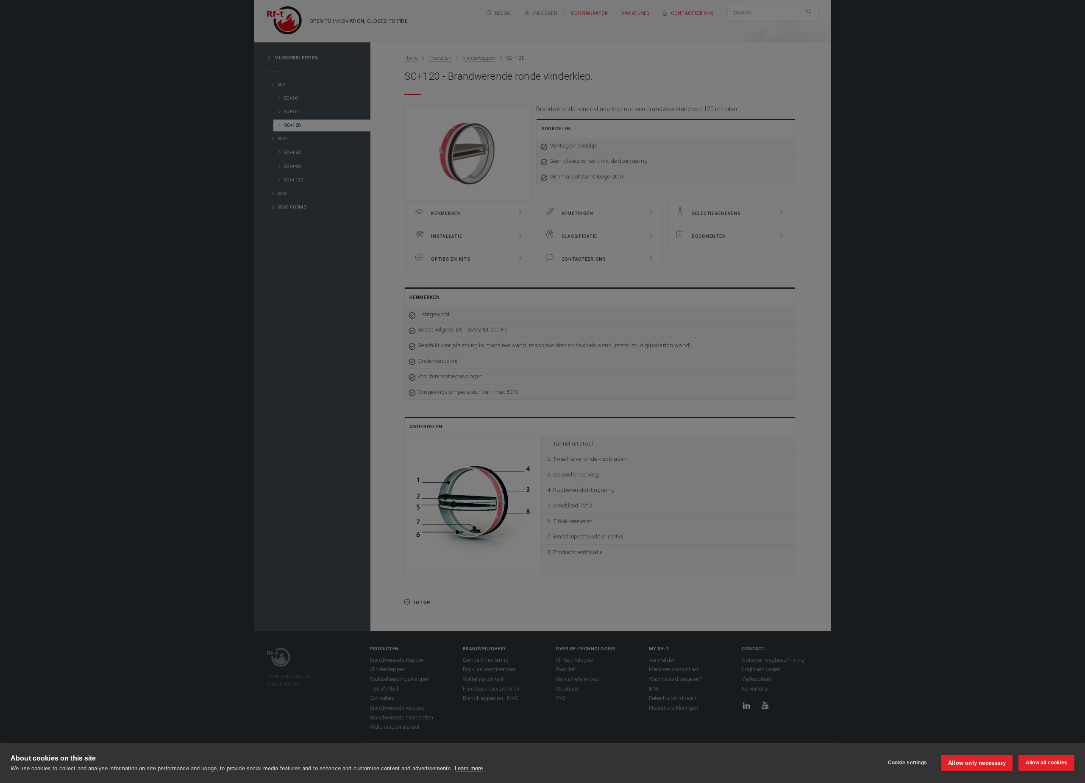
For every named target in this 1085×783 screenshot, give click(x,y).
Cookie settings (907, 763)
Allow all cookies (1046, 763)
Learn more (469, 768)
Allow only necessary (977, 763)
